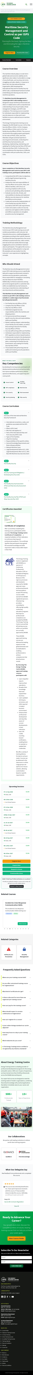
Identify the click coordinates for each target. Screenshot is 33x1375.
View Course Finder (16, 1238)
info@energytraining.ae (10, 1311)
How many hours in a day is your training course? (15, 1034)
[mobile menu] (31, 4)
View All (16, 1206)
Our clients (4, 1359)
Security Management (10, 10)
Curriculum (18, 60)
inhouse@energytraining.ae (11, 1324)
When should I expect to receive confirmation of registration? (12, 1013)
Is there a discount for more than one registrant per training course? (14, 998)
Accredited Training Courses (8, 1339)
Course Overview (6, 60)
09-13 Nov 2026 (8, 800)
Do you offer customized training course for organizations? (15, 984)
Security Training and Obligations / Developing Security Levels (14, 472)
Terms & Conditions (6, 1343)
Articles (4, 1363)
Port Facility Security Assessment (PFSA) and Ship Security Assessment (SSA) (15, 484)
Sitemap (4, 1345)
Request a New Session (16, 886)
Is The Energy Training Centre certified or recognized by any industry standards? (15, 1048)
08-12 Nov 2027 (8, 846)
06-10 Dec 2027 (8, 853)
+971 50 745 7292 (7, 1316)
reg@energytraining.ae (10, 1317)
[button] (4, 928)
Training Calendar (6, 1341)
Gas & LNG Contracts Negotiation (14, 1202)
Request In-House (16, 869)
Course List (4, 1347)
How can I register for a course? (12, 1020)
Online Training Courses (7, 1337)
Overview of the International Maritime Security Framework (15, 415)
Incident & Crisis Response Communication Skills (15, 904)
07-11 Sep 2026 (8, 792)
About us (4, 1353)
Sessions (28, 60)
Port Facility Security (10, 462)
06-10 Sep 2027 (8, 838)
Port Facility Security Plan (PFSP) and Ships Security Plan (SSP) (15, 496)
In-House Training (6, 1335)
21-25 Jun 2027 (8, 823)
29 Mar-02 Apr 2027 (9, 815)
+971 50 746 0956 (15, 1309)
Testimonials (5, 1361)
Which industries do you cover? (12, 1041)
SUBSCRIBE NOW (16, 1266)
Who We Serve (5, 1355)
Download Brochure (22, 53)
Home (2, 10)
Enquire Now (16, 865)
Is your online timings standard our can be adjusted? (15, 1027)
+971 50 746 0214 (7, 1322)
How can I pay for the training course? (14, 1006)
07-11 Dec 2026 (8, 807)
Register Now (9, 53)
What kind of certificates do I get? (12, 991)
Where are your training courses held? (14, 977)
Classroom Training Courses (8, 1332)
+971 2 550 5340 (6, 1307)
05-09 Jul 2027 (8, 830)
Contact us (4, 1357)
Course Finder (5, 1330)
